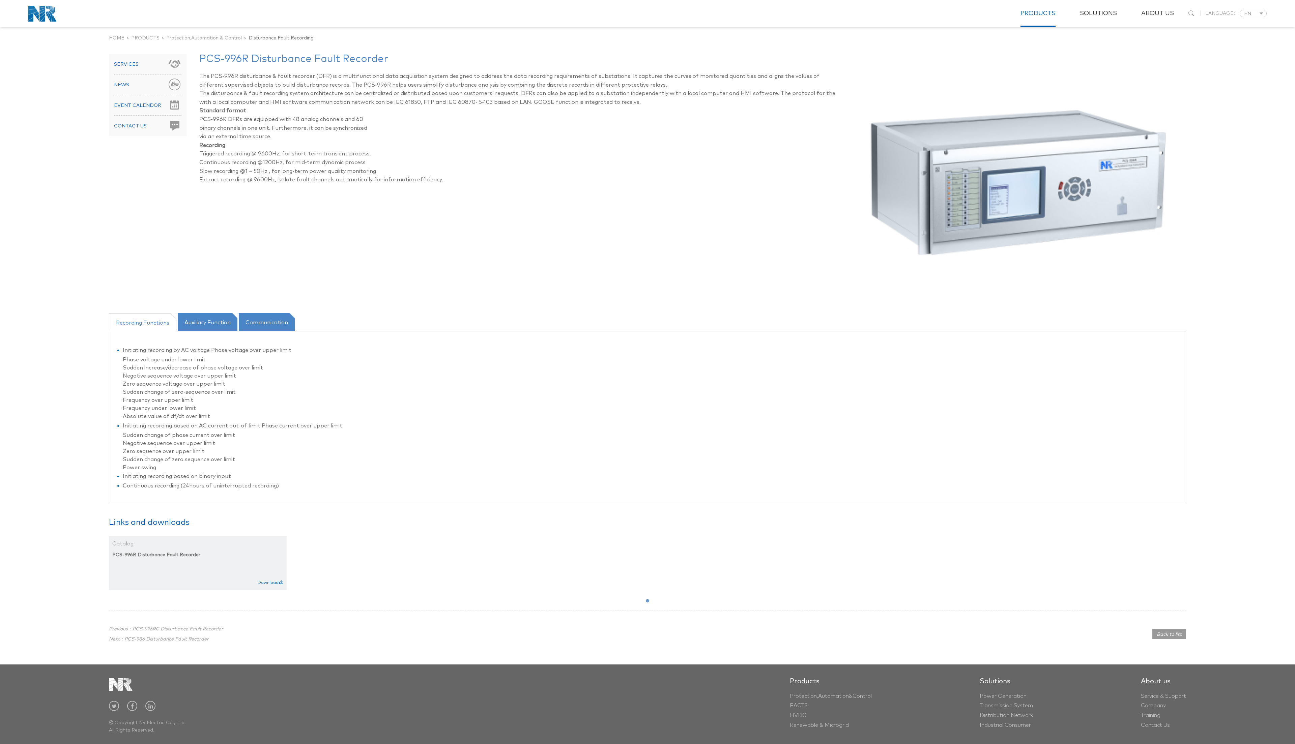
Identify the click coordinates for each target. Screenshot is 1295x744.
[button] (647, 600)
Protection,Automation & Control (204, 38)
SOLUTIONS (1098, 13)
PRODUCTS (1038, 13)
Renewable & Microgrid (819, 725)
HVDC (798, 715)
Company (1153, 705)
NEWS (121, 85)
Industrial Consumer (1005, 725)
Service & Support (1163, 696)
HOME (116, 38)
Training (1150, 715)
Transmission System (1006, 705)
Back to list (1169, 634)
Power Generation (1003, 696)
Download (268, 583)
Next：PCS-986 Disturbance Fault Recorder (159, 639)
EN (1247, 13)
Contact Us (1155, 725)
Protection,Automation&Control (831, 696)
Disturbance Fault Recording (281, 38)
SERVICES (126, 64)
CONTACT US (130, 126)
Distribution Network (1006, 715)
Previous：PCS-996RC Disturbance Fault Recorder (166, 629)
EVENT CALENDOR (137, 105)
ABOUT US (1157, 13)
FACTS (799, 705)
